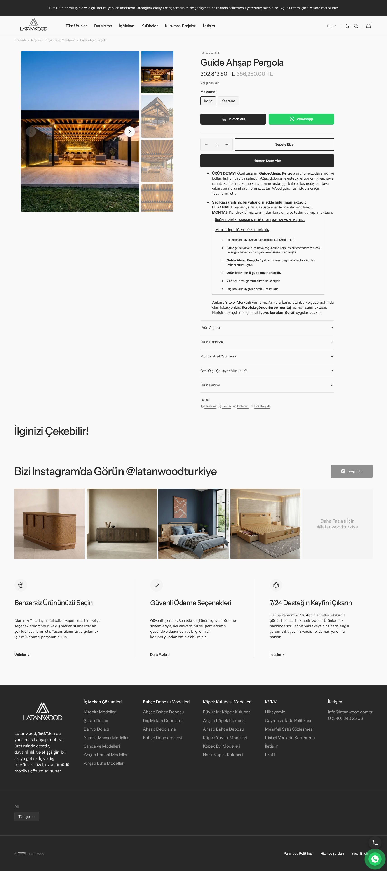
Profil (270, 754)
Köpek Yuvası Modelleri (225, 737)
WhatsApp (305, 119)
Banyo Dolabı (96, 729)
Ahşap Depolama (159, 729)
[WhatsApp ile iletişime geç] (375, 859)
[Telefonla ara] (375, 842)
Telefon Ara (236, 119)
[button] (356, 26)
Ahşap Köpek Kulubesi (224, 720)
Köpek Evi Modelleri (221, 746)
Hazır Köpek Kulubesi (223, 754)
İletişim (272, 746)
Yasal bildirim (362, 853)
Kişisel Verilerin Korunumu (290, 737)
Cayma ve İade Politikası (288, 720)
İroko (210, 102)
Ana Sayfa (20, 40)
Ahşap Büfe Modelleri (104, 763)
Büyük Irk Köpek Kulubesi (227, 712)
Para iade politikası (298, 853)
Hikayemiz (275, 712)
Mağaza (36, 40)
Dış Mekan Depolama (163, 720)
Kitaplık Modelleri (100, 712)
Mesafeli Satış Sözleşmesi (289, 729)
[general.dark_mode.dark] (347, 26)
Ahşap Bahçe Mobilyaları (60, 40)
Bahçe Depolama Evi (162, 737)
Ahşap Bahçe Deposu (163, 712)
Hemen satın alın (267, 161)
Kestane (230, 102)
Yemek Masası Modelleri (107, 737)
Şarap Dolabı (96, 720)
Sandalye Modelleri (102, 746)
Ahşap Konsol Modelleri (106, 754)
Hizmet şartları (332, 853)
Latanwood (36, 853)
